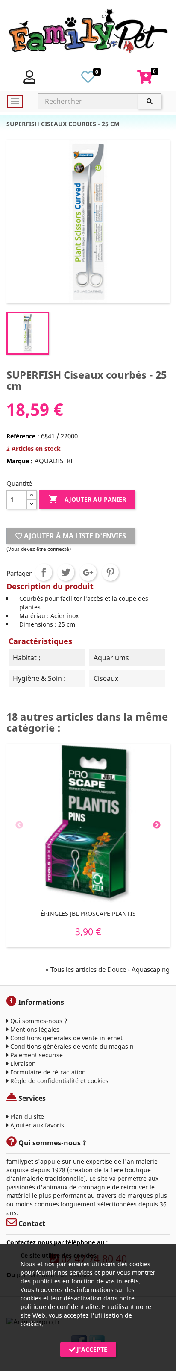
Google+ (88, 572)
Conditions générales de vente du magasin (71, 1046)
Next (156, 825)
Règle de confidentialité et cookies (59, 1081)
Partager (43, 572)
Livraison (22, 1063)
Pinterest (110, 572)
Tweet (65, 572)
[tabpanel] (88, 845)
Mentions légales (34, 1029)
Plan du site (26, 1116)
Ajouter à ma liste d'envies (74, 536)
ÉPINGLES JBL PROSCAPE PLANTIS (88, 913)
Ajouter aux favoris (36, 1125)
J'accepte (91, 1349)
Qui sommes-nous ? (38, 1021)
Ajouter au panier (87, 499)
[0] (88, 79)
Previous (19, 825)
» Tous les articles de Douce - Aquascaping (107, 969)
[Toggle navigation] (15, 101)
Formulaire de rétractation (47, 1072)
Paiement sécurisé (36, 1055)
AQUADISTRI (54, 460)
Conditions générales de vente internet (66, 1038)
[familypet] (88, 33)
